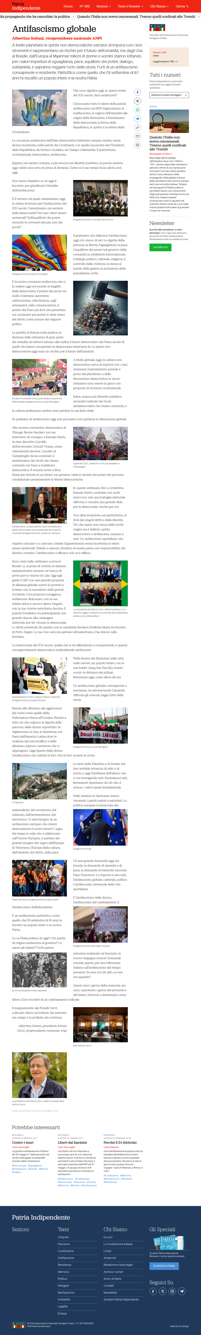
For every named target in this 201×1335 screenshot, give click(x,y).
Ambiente (64, 1299)
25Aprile (63, 1237)
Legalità (63, 1306)
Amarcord (110, 1258)
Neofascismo (89, 1185)
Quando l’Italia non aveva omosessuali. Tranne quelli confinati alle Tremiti (120, 16)
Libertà (92, 1182)
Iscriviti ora (160, 247)
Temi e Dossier (129, 6)
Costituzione (83, 1179)
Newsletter (110, 1292)
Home (68, 6)
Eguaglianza (35, 1166)
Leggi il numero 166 (163, 61)
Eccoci (108, 1237)
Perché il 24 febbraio (120, 1142)
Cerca (180, 6)
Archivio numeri (113, 1272)
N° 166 (85, 6)
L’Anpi (107, 1251)
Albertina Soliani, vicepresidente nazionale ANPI (57, 38)
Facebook (153, 1291)
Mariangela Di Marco (160, 153)
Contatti (109, 1285)
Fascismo (80, 1182)
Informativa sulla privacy (38, 1326)
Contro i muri (22, 1142)
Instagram (172, 1291)
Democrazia (20, 1166)
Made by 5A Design (179, 1326)
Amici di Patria (112, 1279)
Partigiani (127, 1179)
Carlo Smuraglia (20, 1147)
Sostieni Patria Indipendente (121, 1299)
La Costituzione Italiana (118, 1244)
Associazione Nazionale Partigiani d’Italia (54, 1323)
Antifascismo (66, 1179)
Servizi (153, 107)
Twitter (162, 1291)
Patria (26, 6)
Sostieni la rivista (164, 1266)
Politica (17, 1172)
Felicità (33, 1169)
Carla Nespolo (111, 1147)
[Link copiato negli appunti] (137, 127)
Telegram (182, 1291)
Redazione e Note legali (118, 1265)
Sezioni (102, 6)
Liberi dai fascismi (72, 1142)
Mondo (44, 1169)
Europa (62, 1313)
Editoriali (17, 1135)
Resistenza (111, 1182)
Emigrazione (20, 1169)
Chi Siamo (158, 6)
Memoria (64, 1185)
